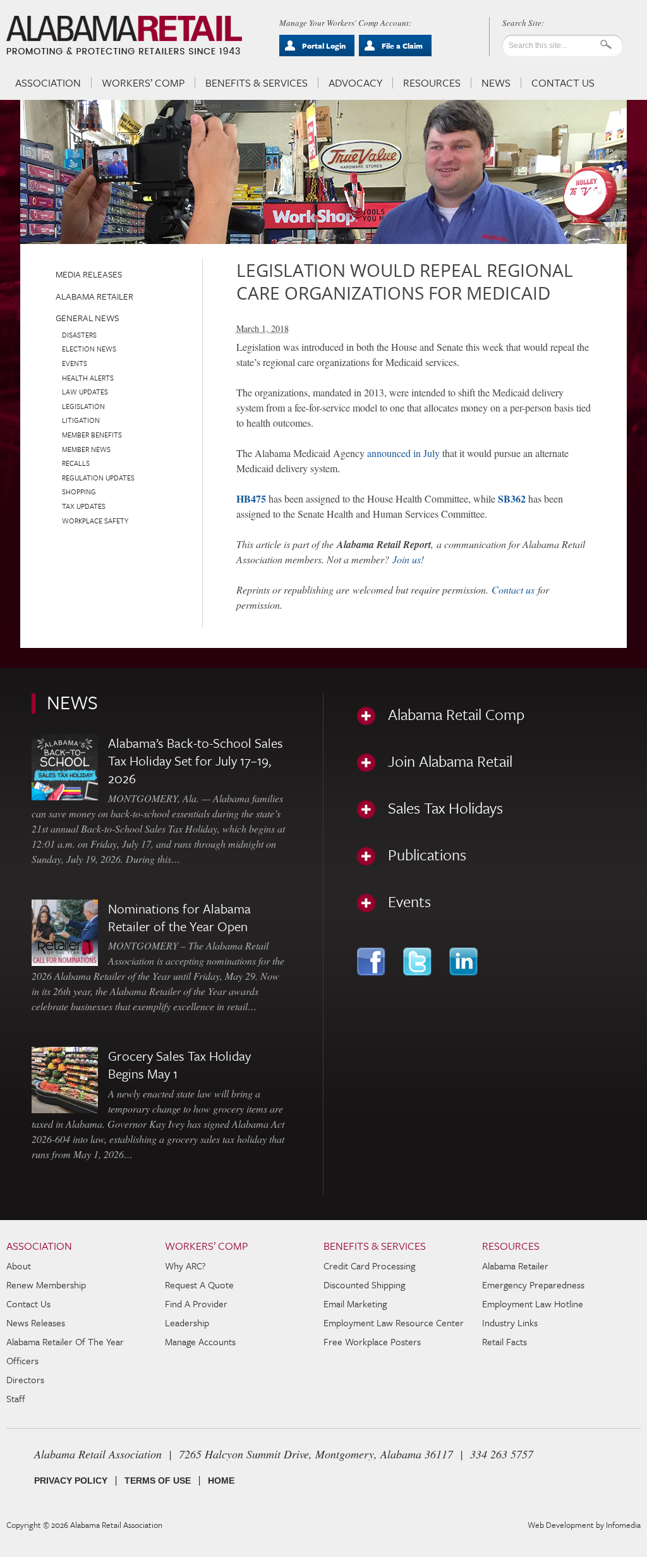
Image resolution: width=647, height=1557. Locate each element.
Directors (25, 1379)
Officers (22, 1360)
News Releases (35, 1322)
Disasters (79, 334)
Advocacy (355, 83)
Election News (89, 348)
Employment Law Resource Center (394, 1322)
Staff (15, 1398)
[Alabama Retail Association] (125, 35)
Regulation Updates (98, 477)
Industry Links (510, 1322)
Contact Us (563, 83)
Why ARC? (185, 1266)
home (221, 1480)
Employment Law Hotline (532, 1303)
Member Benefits (92, 434)
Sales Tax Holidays (445, 808)
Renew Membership (46, 1284)
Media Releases (89, 274)
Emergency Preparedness (533, 1284)
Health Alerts (88, 377)
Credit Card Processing (369, 1266)
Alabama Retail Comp (456, 714)
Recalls (76, 463)
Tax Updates (84, 506)
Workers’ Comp (143, 83)
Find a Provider (196, 1303)
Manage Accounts (200, 1341)
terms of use (157, 1480)
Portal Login (324, 45)
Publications (427, 854)
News (496, 83)
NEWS (72, 702)
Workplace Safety (95, 520)
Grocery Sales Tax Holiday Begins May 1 (179, 1064)
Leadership (187, 1322)
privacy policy (70, 1480)
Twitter (418, 961)
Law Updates (85, 391)
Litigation (81, 420)
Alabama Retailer (94, 296)
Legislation (83, 406)
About (18, 1266)
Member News (86, 449)
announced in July (403, 453)
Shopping (79, 491)
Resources (432, 83)
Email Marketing (355, 1303)
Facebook (372, 961)
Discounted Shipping (364, 1284)
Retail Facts (504, 1341)
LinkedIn (464, 961)
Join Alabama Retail (450, 761)
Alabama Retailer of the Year (65, 1341)
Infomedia (623, 1524)
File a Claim (402, 45)
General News (87, 317)
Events (74, 363)
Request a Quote (199, 1284)
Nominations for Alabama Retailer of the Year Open (179, 917)
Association (48, 83)
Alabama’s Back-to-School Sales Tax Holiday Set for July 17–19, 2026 (195, 760)
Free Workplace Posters (372, 1341)
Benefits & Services (256, 83)
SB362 (512, 498)
